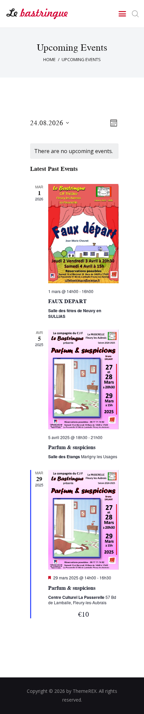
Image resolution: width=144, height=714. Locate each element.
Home (49, 59)
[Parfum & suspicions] (83, 379)
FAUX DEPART (67, 301)
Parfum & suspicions (71, 447)
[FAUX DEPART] (83, 233)
